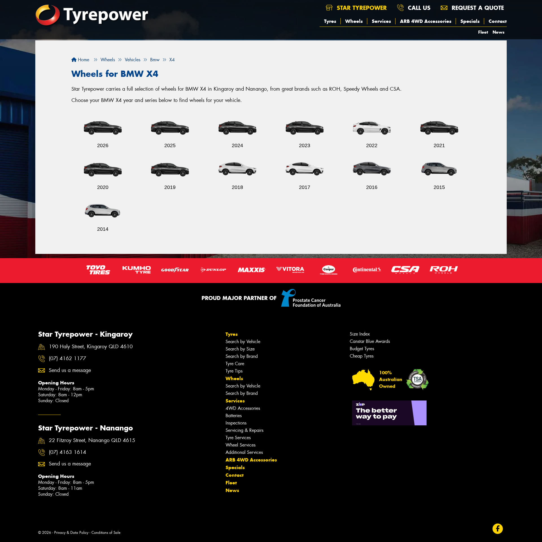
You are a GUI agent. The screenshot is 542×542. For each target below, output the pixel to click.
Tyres (330, 21)
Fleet (483, 32)
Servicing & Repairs (244, 430)
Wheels (354, 21)
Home (83, 60)
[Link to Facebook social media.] (498, 529)
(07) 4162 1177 (67, 358)
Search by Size (240, 349)
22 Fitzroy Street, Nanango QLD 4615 (92, 440)
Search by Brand (242, 356)
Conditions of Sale (106, 532)
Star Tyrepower (361, 7)
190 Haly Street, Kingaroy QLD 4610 (91, 346)
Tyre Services (238, 438)
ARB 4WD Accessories (425, 21)
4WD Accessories (243, 408)
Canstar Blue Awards (370, 341)
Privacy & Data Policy (71, 532)
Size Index (360, 334)
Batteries (234, 416)
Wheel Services (240, 445)
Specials (470, 21)
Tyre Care (235, 364)
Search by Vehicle (243, 342)
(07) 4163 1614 (67, 452)
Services (381, 21)
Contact (498, 21)
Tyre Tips (234, 371)
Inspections (236, 423)
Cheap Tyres (361, 356)
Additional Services (244, 452)
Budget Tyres (362, 349)
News (498, 32)
